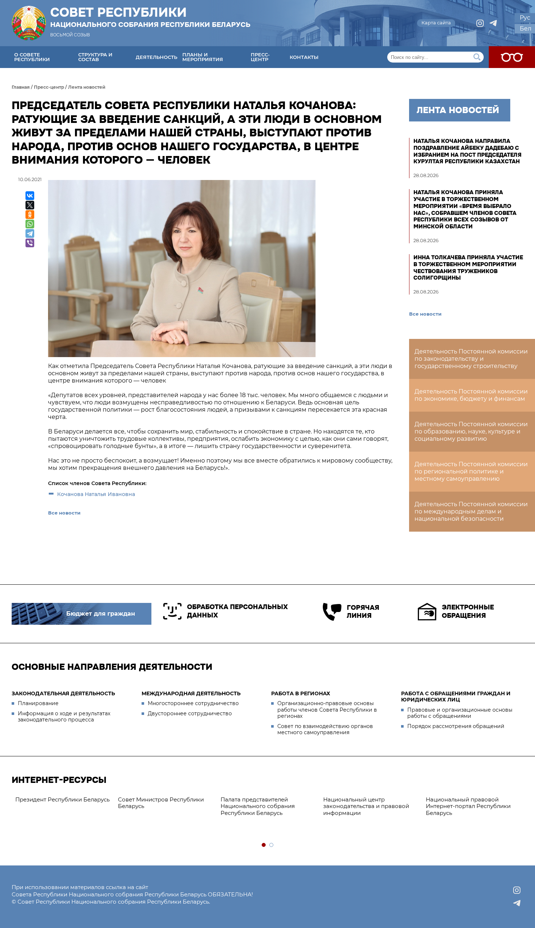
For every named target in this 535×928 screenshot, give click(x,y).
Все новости (64, 513)
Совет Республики (150, 17)
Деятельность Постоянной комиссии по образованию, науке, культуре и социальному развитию (471, 431)
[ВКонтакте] (29, 195)
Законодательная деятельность (63, 693)
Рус (525, 17)
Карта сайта (436, 22)
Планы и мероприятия (202, 57)
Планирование (38, 703)
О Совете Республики (32, 57)
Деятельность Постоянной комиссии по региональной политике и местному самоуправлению (471, 471)
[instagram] (480, 23)
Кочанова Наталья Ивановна (96, 494)
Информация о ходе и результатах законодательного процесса (64, 716)
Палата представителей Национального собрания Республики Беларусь (258, 806)
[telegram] (493, 23)
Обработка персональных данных (237, 611)
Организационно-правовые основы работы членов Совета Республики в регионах (327, 709)
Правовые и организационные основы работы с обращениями (459, 713)
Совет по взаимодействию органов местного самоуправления (325, 729)
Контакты (304, 57)
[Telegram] (29, 233)
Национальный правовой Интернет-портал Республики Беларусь (468, 806)
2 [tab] (272, 845)
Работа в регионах (300, 693)
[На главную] (29, 23)
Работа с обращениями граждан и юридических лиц (456, 696)
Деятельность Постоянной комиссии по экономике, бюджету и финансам (471, 395)
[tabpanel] (63, 799)
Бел (525, 28)
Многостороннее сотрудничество (193, 703)
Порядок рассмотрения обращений (455, 726)
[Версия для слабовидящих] (512, 57)
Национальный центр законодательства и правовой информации (366, 806)
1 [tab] (264, 845)
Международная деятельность (191, 693)
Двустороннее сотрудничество (190, 713)
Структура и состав (95, 57)
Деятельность (156, 57)
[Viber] (29, 243)
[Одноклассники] (29, 214)
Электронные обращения (468, 611)
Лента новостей (87, 87)
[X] (29, 205)
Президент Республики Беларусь (62, 799)
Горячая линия (363, 612)
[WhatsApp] (29, 224)
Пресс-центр (260, 57)
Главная (21, 87)
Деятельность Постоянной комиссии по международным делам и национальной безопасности (471, 511)
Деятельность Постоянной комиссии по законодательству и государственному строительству (471, 358)
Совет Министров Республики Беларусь (161, 803)
